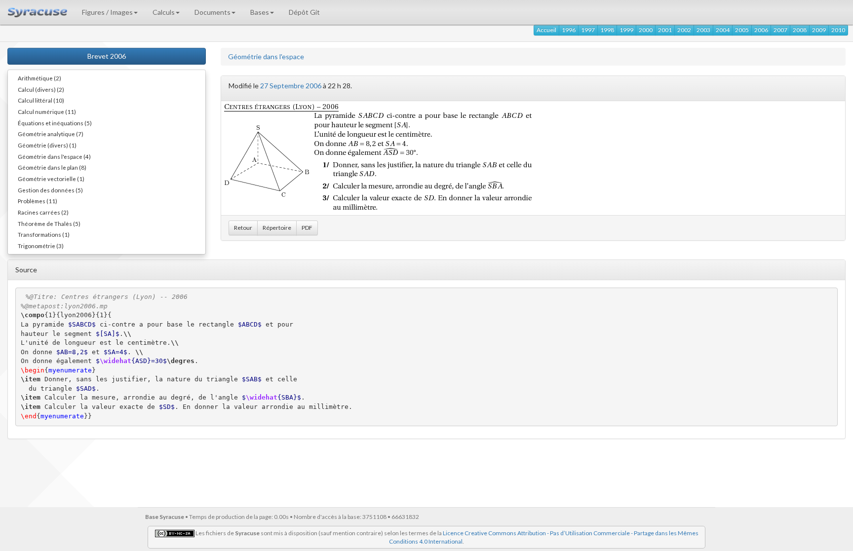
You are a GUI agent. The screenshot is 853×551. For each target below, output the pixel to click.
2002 (684, 30)
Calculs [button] (164, 12)
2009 (819, 30)
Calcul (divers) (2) (41, 89)
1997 (588, 30)
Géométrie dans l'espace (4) (54, 156)
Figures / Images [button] (107, 12)
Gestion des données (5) (50, 189)
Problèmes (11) (37, 200)
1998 (607, 30)
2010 (838, 30)
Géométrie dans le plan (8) (52, 167)
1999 (626, 30)
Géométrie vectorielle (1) (51, 178)
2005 (742, 30)
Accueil (546, 30)
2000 (646, 30)
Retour (243, 227)
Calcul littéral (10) (41, 100)
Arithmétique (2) (39, 77)
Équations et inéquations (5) (55, 122)
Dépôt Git (304, 12)
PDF (307, 227)
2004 (723, 30)
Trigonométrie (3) (41, 245)
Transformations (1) (44, 234)
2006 (761, 30)
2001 (665, 30)
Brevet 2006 (106, 56)
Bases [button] (259, 12)
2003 (703, 30)
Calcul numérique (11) (47, 111)
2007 (780, 30)
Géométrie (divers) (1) (47, 145)
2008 (800, 30)
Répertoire (277, 227)
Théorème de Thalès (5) (49, 223)
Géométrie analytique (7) (50, 133)
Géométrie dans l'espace (266, 56)
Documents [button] (212, 12)
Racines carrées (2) (43, 212)
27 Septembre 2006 (290, 85)
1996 (569, 30)
